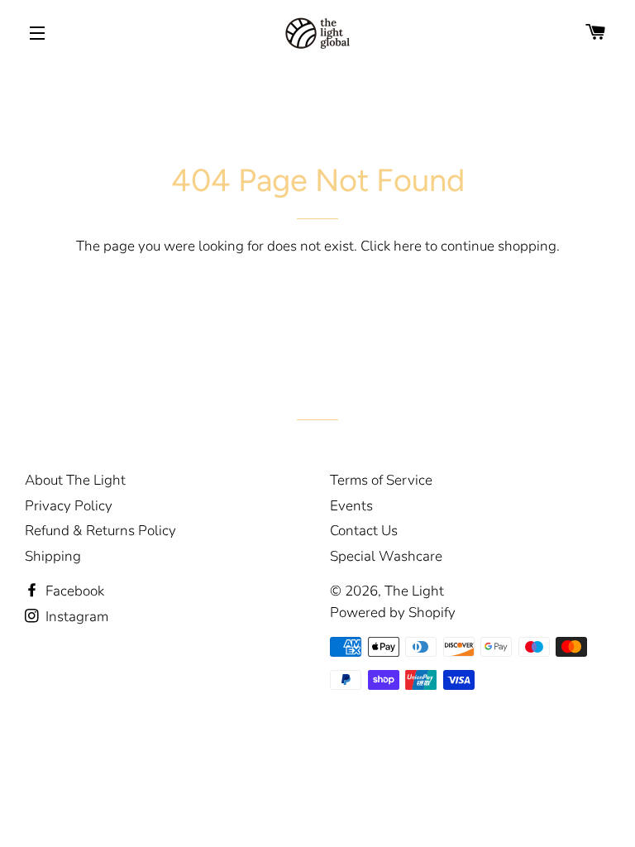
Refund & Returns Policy (100, 530)
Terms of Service (381, 480)
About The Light (75, 480)
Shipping (53, 556)
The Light (414, 591)
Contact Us (364, 530)
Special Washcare (386, 556)
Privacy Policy (68, 505)
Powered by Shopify (393, 612)
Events (351, 505)
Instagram (75, 616)
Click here (391, 246)
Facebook (73, 591)
